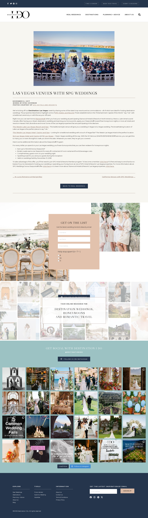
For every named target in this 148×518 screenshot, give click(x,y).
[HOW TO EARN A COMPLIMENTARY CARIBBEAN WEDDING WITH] (110, 451)
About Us (129, 14)
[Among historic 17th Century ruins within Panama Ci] (86, 451)
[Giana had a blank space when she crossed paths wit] (134, 427)
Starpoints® (40, 119)
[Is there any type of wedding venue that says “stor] (110, 427)
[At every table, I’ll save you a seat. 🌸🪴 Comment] (134, 402)
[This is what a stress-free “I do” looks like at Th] (37, 451)
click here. (110, 166)
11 (60, 261)
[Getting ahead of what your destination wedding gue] (110, 402)
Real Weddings (74, 14)
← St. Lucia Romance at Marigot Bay (27, 177)
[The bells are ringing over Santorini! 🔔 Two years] (13, 378)
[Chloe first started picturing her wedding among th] (86, 402)
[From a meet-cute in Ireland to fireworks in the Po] (37, 427)
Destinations (91, 14)
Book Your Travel (110, 3)
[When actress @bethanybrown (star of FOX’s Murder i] (37, 378)
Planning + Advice (111, 14)
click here (104, 162)
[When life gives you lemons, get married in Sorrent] (86, 378)
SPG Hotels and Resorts (45, 105)
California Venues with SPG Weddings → (118, 177)
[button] (91, 497)
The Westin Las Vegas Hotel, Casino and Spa (31, 132)
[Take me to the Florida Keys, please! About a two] (62, 378)
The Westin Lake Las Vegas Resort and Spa (30, 127)
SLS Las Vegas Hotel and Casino (26, 136)
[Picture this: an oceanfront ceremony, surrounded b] (62, 451)
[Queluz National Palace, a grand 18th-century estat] (13, 402)
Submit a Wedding (130, 3)
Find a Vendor (91, 3)
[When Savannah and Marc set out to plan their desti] (134, 378)
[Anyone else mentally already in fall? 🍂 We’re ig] (110, 378)
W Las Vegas (48, 136)
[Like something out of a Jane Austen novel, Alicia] (62, 402)
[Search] (138, 14)
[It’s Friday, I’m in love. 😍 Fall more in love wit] (86, 427)
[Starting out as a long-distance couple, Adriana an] (13, 451)
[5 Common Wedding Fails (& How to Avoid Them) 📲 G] (13, 427)
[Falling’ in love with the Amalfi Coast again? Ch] (62, 427)
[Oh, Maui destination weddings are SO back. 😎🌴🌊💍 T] (134, 451)
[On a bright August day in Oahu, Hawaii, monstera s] (37, 402)
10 (61, 258)
